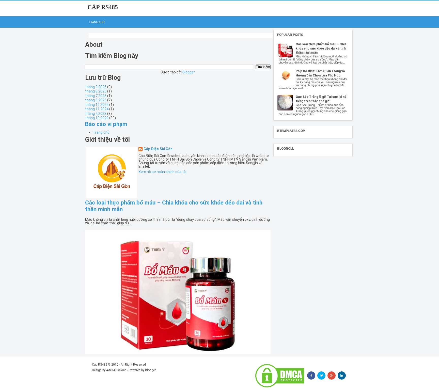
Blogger (188, 72)
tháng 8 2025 (95, 91)
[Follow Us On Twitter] (321, 375)
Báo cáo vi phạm (106, 124)
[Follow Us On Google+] (331, 375)
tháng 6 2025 (95, 100)
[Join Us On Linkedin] (342, 375)
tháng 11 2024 (96, 109)
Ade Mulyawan (116, 370)
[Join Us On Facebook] (311, 375)
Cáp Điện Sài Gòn (158, 149)
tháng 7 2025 (95, 96)
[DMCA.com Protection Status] (279, 375)
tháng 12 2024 (96, 105)
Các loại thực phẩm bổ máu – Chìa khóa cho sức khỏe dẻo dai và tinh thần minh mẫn (321, 48)
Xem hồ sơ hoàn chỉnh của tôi (162, 172)
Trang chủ (97, 22)
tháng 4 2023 (95, 114)
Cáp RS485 (102, 7)
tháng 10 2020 (96, 118)
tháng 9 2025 (95, 87)
